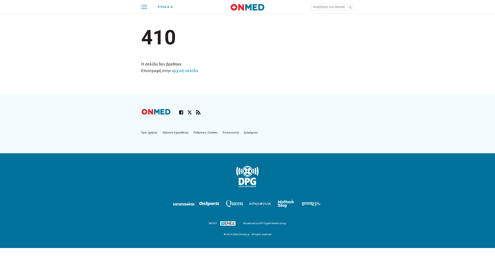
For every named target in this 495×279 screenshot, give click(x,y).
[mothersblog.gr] (285, 203)
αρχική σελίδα (185, 70)
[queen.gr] (234, 203)
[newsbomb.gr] (183, 203)
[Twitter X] (189, 112)
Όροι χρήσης (149, 132)
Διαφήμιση (251, 132)
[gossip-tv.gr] (311, 203)
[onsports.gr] (209, 203)
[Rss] (198, 112)
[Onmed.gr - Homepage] (247, 7)
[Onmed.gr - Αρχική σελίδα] (156, 113)
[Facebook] (181, 112)
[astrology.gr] (260, 203)
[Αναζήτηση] (350, 7)
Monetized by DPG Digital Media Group (264, 223)
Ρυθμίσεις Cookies (206, 132)
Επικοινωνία (231, 132)
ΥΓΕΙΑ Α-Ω (165, 7)
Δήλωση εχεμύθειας (176, 132)
